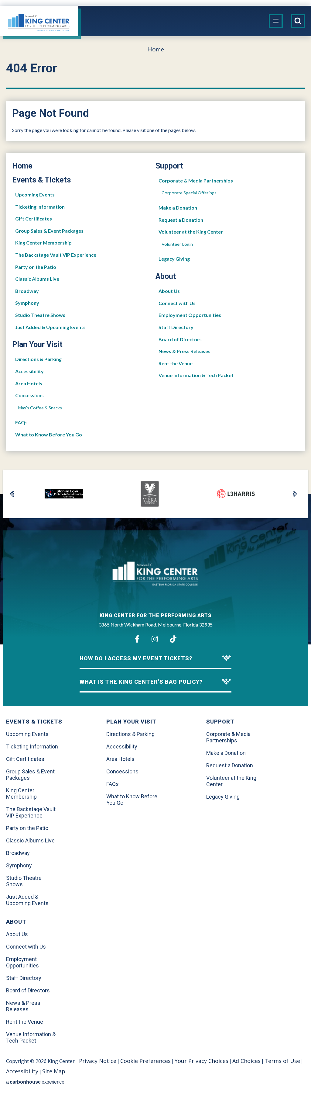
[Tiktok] (173, 639)
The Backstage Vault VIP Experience (55, 255)
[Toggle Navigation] (276, 21)
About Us (169, 291)
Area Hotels (28, 383)
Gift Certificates (33, 218)
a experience (35, 1082)
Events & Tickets (41, 179)
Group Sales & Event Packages (49, 231)
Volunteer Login (177, 244)
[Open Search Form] (298, 21)
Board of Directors (180, 339)
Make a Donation (178, 207)
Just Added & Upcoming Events (50, 327)
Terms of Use (282, 1060)
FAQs (21, 422)
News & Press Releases (184, 351)
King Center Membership (43, 242)
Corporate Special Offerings (189, 192)
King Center (39, 23)
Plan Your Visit (37, 344)
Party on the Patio (35, 267)
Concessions (29, 395)
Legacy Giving (174, 259)
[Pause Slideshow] (289, 477)
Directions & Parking (38, 359)
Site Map (53, 1071)
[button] (12, 494)
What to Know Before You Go (48, 434)
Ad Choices (246, 1060)
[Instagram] (155, 639)
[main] (155, 265)
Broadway (27, 291)
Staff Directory (176, 327)
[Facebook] (137, 639)
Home (155, 49)
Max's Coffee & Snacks (40, 407)
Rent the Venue (176, 363)
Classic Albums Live (37, 279)
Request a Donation (181, 220)
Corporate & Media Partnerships (196, 180)
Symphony (27, 303)
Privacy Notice (97, 1060)
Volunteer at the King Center (191, 231)
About (166, 276)
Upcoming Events (35, 194)
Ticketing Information (40, 207)
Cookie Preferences (145, 1060)
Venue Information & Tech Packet (196, 375)
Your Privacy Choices (201, 1060)
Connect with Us (177, 303)
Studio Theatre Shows (40, 315)
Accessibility (29, 371)
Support (169, 165)
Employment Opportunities (190, 315)
